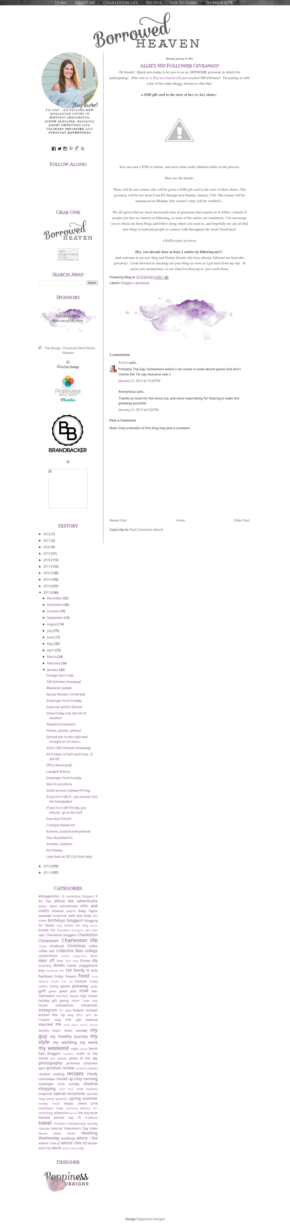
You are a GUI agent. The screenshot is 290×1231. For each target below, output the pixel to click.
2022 (47, 534)
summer (90, 1098)
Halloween (46, 996)
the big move (88, 1113)
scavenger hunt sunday (58, 1084)
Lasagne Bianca (58, 771)
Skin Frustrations (59, 784)
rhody (92, 1073)
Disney (85, 960)
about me (64, 900)
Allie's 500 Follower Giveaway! (68, 748)
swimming (72, 1108)
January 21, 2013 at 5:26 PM (138, 410)
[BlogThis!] (159, 278)
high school (89, 996)
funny (54, 986)
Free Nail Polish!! (58, 819)
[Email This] (155, 278)
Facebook (52, 970)
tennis (73, 1113)
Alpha (53, 906)
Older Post (242, 520)
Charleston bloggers (61, 935)
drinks (59, 965)
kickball (92, 1010)
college (91, 950)
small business (87, 1089)
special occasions (69, 1093)
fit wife (92, 970)
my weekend (53, 1047)
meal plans (71, 1025)
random (44, 1074)
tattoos (85, 1108)
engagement (88, 965)
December (55, 598)
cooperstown (48, 955)
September (55, 618)
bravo (94, 925)
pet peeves (59, 1058)
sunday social (48, 1103)
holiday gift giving (53, 1000)
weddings (68, 1138)
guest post (68, 991)
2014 (47, 586)
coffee (93, 946)
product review (60, 1067)
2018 (47, 560)
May (50, 643)
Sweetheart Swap (50, 1108)
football (81, 981)
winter (93, 1143)
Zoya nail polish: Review (64, 707)
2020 (47, 547)
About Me (85, 2)
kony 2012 (74, 1015)
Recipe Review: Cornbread (65, 694)
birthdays (56, 920)
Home (61, 2)
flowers (70, 976)
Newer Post (118, 520)
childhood (57, 946)
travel (45, 1122)
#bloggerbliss (48, 896)
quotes (93, 1068)
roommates (46, 1079)
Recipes (153, 2)
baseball (44, 916)
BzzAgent (77, 930)
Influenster (89, 1005)
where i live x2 (49, 1143)
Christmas (76, 945)
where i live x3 (74, 1143)
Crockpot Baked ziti (60, 825)
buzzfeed (63, 930)
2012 (47, 866)
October (53, 611)
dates (94, 956)
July (50, 630)
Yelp (81, 1148)
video (94, 1128)
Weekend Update (59, 688)
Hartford (62, 996)
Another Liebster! (59, 844)
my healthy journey (69, 1036)
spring (75, 1098)
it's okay (65, 1010)
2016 (47, 573)
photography (50, 1063)
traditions (91, 1118)
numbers (68, 1054)
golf (42, 990)
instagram (47, 1010)
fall (69, 970)
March (52, 656)
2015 (47, 579)
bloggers (127, 283)
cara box (91, 930)
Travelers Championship (70, 1123)
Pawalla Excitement (60, 724)
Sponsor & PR (219, 2)
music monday (75, 1030)
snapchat (45, 1094)
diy (95, 960)
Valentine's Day (76, 1128)
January (53, 669)
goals (94, 986)
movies (43, 1030)
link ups (73, 1019)
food (83, 975)
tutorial (56, 1128)
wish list (44, 1148)
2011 (47, 872)
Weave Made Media (56, 1133)
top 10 (74, 1117)
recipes (75, 1073)
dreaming (44, 965)
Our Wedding (183, 2)
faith (61, 970)
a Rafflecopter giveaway (179, 240)
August (52, 624)
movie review (89, 1025)
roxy (78, 1078)
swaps (68, 1103)
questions (82, 1068)
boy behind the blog (72, 925)
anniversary (69, 906)
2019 (47, 553)
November (55, 605)
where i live (87, 1138)
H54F (84, 990)
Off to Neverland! (59, 765)
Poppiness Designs (151, 1219)
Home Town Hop (84, 1001)
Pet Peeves (54, 850)
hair (95, 991)
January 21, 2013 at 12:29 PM (139, 381)
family (79, 970)
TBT (95, 1108)
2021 (47, 540)
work (56, 1147)
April (51, 650)
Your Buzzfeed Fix (59, 838)
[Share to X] (163, 278)
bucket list (46, 930)
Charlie (42, 946)
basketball (59, 916)
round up (64, 1078)
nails (74, 1048)
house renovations (55, 1005)
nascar (84, 1049)
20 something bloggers (77, 896)
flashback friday (50, 976)
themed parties (51, 1117)
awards (71, 911)
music (56, 1030)
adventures (87, 900)
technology (45, 1113)
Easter (72, 965)
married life (49, 1024)
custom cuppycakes (74, 956)
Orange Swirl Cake (60, 675)
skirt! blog (66, 1089)
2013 (47, 592)
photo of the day (83, 1058)
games (65, 986)
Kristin (123, 362)
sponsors (61, 1099)
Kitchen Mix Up (51, 1015)
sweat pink (88, 1103)
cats (41, 935)
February (54, 663)
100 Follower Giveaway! (63, 682)
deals (59, 961)
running (90, 1078)
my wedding (65, 1042)
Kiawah (78, 1010)
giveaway (142, 283)
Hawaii (74, 996)
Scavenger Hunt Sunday (63, 700)
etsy (41, 970)
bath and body (79, 916)
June (50, 637)
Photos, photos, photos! (63, 730)
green (52, 991)
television (61, 1113)
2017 (47, 566)
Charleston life (120, 2)
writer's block (70, 1148)
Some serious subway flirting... (68, 790)
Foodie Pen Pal (62, 981)
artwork (58, 911)
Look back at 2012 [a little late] (69, 856)
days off (46, 960)
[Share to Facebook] (167, 278)
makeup (92, 1019)
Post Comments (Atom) (146, 529)
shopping (47, 1088)
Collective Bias (69, 950)
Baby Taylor (88, 911)
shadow (90, 1083)
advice (42, 906)
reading (58, 1074)
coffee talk (46, 951)
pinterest (73, 1063)
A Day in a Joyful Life (165, 77)
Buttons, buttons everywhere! (68, 831)
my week (89, 1042)
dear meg (71, 961)
